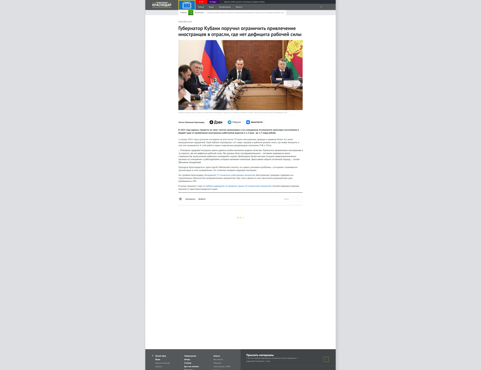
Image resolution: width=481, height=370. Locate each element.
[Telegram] (234, 122)
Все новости (218, 359)
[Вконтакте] (254, 122)
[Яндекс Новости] (215, 122)
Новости (239, 7)
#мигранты (190, 199)
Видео (211, 7)
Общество (217, 363)
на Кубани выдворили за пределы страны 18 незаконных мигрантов (237, 185)
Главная (201, 7)
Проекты (158, 366)
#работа (202, 199)
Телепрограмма (225, 7)
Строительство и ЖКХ (221, 366)
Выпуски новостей (162, 363)
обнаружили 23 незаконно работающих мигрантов (229, 175)
